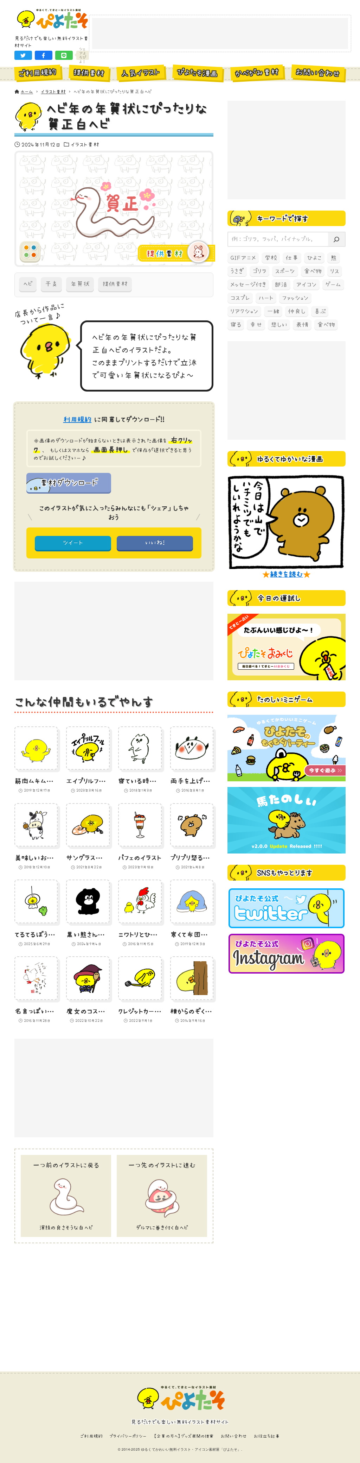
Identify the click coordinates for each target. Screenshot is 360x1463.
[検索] (336, 239)
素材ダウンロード (68, 482)
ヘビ (27, 284)
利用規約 (77, 419)
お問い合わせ (234, 1436)
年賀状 (79, 284)
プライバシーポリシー (128, 1436)
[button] (23, 55)
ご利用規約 (91, 1436)
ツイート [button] (73, 542)
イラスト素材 (85, 144)
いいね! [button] (155, 542)
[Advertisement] (220, 34)
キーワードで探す (282, 218)
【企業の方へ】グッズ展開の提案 (183, 1436)
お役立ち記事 (267, 1436)
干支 (51, 284)
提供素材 (115, 284)
